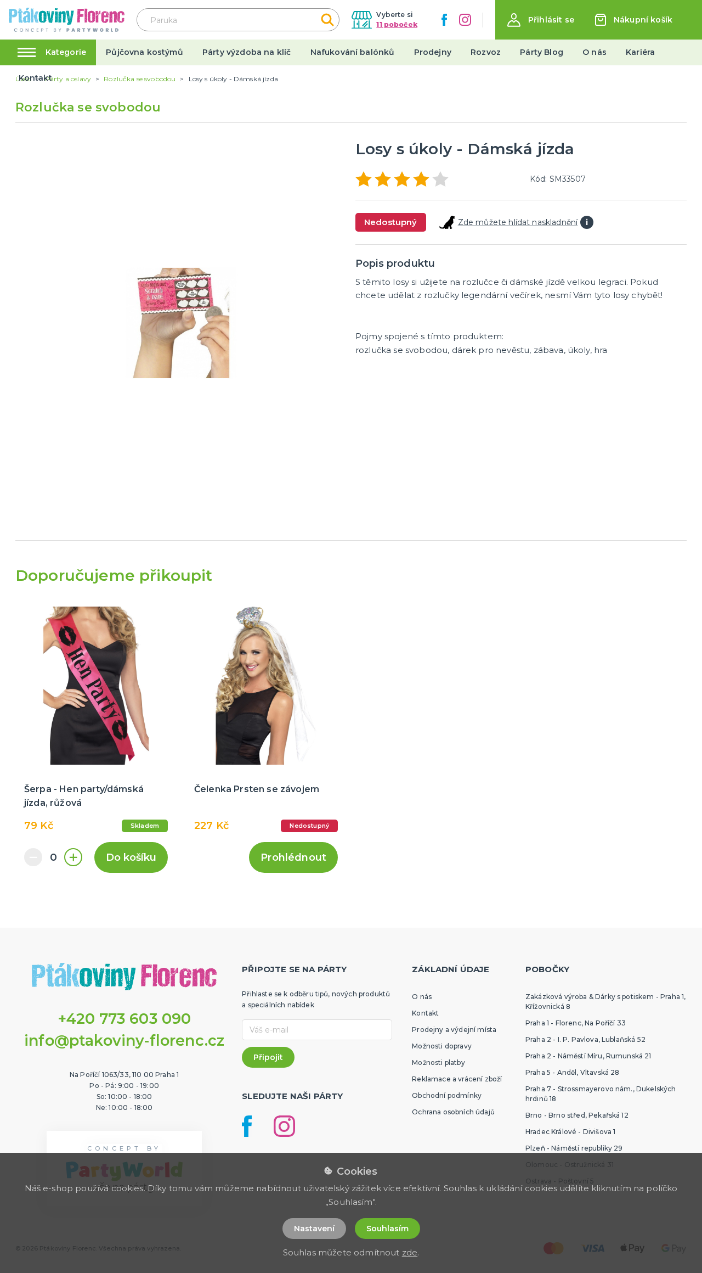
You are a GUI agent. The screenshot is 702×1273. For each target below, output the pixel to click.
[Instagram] (465, 19)
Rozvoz (486, 52)
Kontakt (35, 78)
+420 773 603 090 (124, 1019)
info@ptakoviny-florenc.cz (124, 1040)
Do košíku (131, 857)
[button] (540, 20)
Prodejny (432, 52)
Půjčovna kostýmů (144, 52)
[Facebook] (444, 19)
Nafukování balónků (352, 52)
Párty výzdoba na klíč (246, 52)
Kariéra (640, 52)
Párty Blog (541, 52)
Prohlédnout (293, 857)
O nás (594, 52)
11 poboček (396, 24)
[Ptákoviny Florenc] (66, 19)
